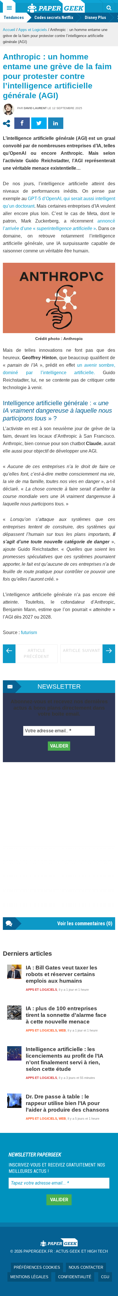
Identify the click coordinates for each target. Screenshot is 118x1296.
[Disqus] (59, 845)
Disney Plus (95, 17)
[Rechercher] (109, 8)
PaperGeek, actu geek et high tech (56, 6)
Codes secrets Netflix (53, 17)
